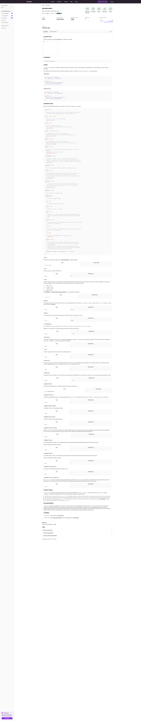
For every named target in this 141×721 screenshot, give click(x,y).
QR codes (59, 39)
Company (66, 1)
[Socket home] (29, 2)
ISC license (61, 515)
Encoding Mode (65, 259)
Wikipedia (47, 292)
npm (43, 5)
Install (8, 718)
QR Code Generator (57, 517)
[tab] (45, 31)
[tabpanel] (78, 277)
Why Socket (59, 1)
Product (52, 1)
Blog (71, 1)
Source (110, 31)
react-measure (102, 498)
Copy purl (52, 13)
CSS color (53, 304)
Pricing (76, 1)
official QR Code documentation (59, 292)
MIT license (76, 517)
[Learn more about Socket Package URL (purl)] (55, 13)
